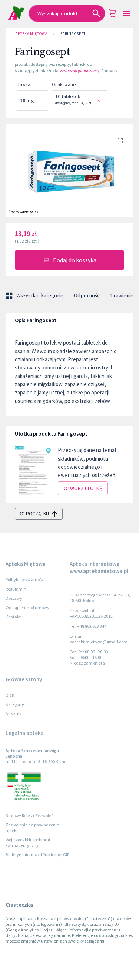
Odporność (87, 295)
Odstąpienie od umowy (27, 607)
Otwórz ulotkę (83, 488)
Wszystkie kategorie (39, 295)
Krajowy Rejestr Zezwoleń (30, 815)
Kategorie (15, 704)
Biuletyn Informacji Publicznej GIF (37, 854)
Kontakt (13, 617)
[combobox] (67, 13)
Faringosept (73, 33)
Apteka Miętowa (31, 33)
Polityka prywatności (25, 579)
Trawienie (121, 295)
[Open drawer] (126, 13)
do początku (34, 514)
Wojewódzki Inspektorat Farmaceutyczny (28, 842)
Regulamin (16, 589)
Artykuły (13, 713)
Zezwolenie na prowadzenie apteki (32, 827)
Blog (10, 695)
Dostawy (14, 598)
